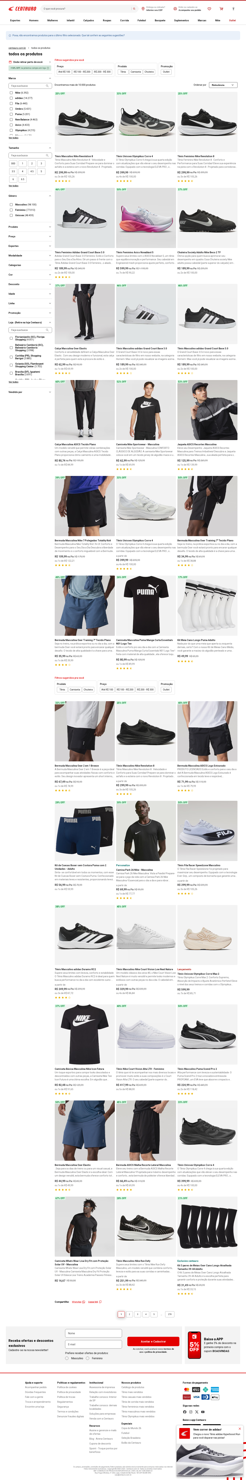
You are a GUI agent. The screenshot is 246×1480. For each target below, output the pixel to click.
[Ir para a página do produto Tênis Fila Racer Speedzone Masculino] (207, 831)
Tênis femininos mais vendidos (137, 1406)
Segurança (63, 1406)
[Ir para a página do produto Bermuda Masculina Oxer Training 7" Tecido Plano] (207, 506)
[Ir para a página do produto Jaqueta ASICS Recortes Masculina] (207, 410)
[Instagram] (191, 1412)
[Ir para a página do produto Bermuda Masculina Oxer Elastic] (85, 1130)
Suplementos (181, 20)
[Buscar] (134, 8)
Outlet (232, 20)
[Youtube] (203, 1412)
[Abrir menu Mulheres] (61, 21)
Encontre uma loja (34, 1406)
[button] (30, 61)
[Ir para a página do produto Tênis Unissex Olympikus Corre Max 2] (207, 935)
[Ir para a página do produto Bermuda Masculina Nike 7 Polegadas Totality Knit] (85, 506)
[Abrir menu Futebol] (149, 21)
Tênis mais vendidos (132, 1392)
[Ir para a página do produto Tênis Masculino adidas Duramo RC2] (85, 935)
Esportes (15, 20)
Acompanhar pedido (36, 1387)
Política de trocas (66, 1397)
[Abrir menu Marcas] (209, 21)
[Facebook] (185, 1412)
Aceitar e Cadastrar (153, 1341)
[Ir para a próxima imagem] (110, 122)
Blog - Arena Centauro (101, 1438)
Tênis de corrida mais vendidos (137, 1402)
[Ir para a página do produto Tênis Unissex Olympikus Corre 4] (146, 122)
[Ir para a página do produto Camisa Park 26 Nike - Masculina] (146, 831)
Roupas (107, 20)
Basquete (160, 20)
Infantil (70, 20)
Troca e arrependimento (38, 1402)
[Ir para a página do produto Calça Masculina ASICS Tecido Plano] (85, 410)
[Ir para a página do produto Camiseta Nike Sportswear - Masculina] (146, 410)
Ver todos (13, 138)
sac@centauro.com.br (123, 1475)
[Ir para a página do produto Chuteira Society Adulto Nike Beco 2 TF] (207, 218)
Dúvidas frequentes (35, 1392)
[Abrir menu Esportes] (23, 21)
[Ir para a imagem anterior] (58, 122)
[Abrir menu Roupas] (114, 21)
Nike (217, 20)
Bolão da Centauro (131, 1442)
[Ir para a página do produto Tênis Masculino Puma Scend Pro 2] (207, 1034)
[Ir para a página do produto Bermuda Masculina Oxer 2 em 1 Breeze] (85, 731)
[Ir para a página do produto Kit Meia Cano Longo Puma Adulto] (207, 606)
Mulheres (52, 20)
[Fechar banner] (239, 1428)
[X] (197, 1412)
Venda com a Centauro (101, 1418)
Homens (33, 20)
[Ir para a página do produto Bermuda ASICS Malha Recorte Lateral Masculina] (146, 1130)
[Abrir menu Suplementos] (192, 21)
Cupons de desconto (100, 1443)
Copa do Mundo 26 (131, 1428)
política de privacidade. (156, 1352)
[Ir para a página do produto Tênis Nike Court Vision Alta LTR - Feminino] (146, 1034)
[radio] (13, 163)
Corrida (124, 20)
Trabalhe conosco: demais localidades (103, 1407)
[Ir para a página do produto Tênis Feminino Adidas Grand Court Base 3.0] (85, 218)
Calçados (88, 20)
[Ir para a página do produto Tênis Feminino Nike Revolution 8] (207, 122)
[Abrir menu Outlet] (238, 21)
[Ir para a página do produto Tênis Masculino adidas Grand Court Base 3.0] (146, 314)
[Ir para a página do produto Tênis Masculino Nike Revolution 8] (85, 122)
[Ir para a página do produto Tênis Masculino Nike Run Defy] (146, 1227)
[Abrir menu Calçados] (97, 21)
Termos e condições (67, 1411)
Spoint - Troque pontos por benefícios (103, 1450)
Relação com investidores (102, 1392)
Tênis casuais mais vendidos (136, 1397)
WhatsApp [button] (76, 1302)
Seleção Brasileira (130, 1438)
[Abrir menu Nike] (223, 21)
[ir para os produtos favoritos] (209, 9)
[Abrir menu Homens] (41, 21)
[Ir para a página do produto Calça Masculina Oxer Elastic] (85, 314)
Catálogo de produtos (132, 1387)
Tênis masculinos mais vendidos (138, 1411)
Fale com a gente (34, 1397)
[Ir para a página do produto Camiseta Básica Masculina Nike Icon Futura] (85, 1034)
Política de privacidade (69, 1392)
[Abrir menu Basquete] (168, 21)
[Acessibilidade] (233, 9)
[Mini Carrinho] (221, 9)
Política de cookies (67, 1387)
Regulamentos (65, 1402)
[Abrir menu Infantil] (77, 21)
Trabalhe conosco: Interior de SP (103, 1399)
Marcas (202, 20)
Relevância (218, 85)
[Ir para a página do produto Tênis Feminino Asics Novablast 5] (146, 218)
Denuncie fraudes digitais (70, 1416)
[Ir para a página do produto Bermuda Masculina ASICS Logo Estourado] (207, 731)
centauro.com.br (17, 48)
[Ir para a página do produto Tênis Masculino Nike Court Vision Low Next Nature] (146, 935)
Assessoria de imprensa (102, 1387)
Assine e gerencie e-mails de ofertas (102, 1432)
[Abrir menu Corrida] (132, 21)
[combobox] (87, 8)
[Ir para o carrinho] (221, 9)
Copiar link (93, 1302)
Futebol (142, 20)
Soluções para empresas (102, 1413)
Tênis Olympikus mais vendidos (137, 1416)
